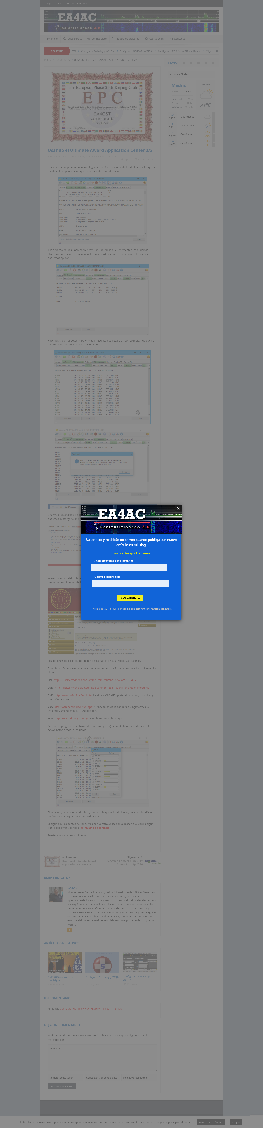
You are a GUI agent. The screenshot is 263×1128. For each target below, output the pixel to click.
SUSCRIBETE (130, 598)
